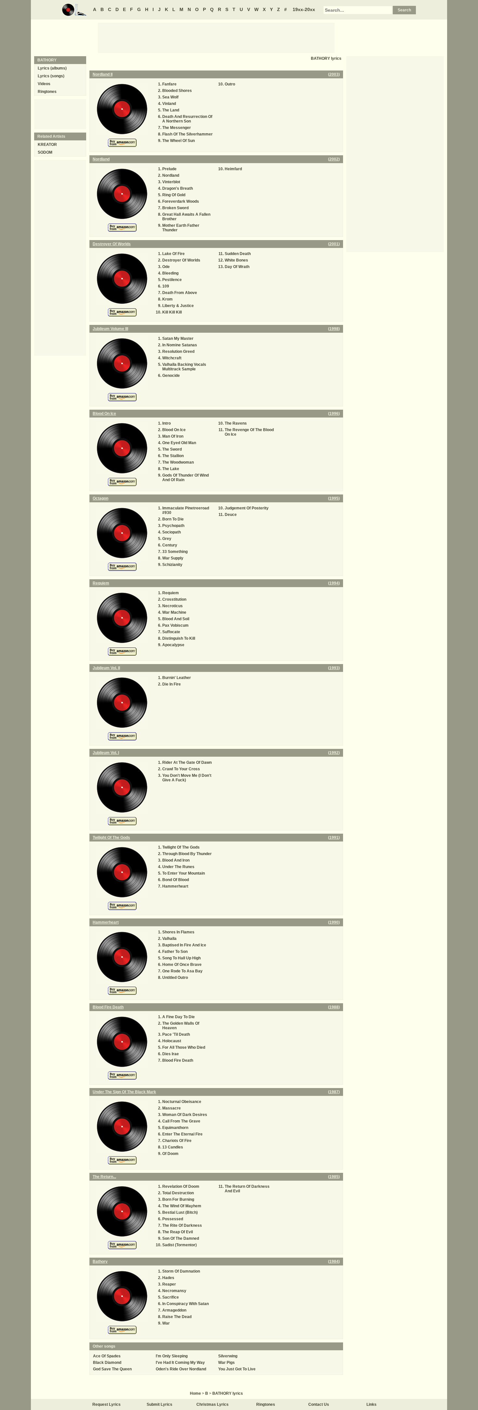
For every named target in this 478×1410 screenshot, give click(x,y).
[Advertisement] (216, 37)
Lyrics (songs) (51, 76)
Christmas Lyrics (212, 1404)
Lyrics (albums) (52, 68)
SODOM (45, 152)
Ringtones (47, 91)
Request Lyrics (106, 1404)
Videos (44, 84)
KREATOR (47, 144)
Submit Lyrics (159, 1404)
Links (371, 1404)
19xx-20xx (304, 9)
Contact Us (318, 1404)
